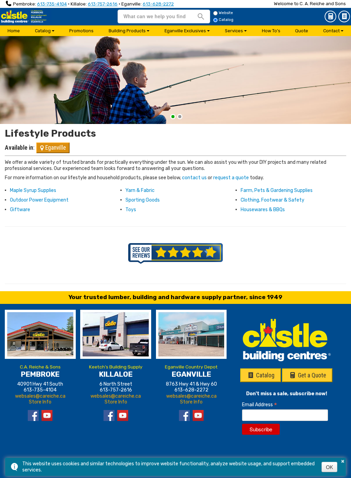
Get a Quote (330, 16)
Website (226, 13)
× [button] (343, 460)
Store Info (40, 402)
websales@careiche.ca (40, 396)
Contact (331, 30)
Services (234, 30)
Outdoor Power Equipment (39, 200)
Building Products (127, 30)
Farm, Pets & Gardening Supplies (277, 190)
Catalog (344, 16)
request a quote (231, 178)
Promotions (81, 30)
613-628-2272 (158, 4)
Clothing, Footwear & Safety (272, 200)
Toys (130, 210)
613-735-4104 (52, 4)
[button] (173, 116)
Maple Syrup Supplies (33, 190)
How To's (271, 30)
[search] (154, 16)
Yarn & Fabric (140, 190)
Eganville (55, 147)
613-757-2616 (103, 4)
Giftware (20, 210)
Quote (301, 30)
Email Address (259, 404)
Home (14, 30)
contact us (194, 178)
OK (329, 467)
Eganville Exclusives (185, 30)
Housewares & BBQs (263, 210)
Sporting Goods (142, 200)
